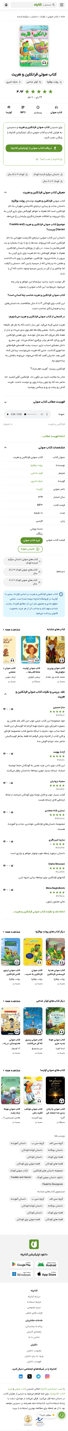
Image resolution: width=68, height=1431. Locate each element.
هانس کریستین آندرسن (10, 1117)
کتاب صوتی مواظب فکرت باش (33, 1111)
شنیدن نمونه (27, 549)
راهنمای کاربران (34, 1331)
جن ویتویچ (37, 1048)
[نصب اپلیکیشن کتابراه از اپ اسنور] (47, 1274)
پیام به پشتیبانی (34, 1326)
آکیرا (63, 1117)
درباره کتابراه (34, 1296)
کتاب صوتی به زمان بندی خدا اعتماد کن (55, 1111)
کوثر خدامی (37, 473)
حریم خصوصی (34, 1307)
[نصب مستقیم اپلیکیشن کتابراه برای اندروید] (47, 1264)
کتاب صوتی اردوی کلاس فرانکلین (11, 972)
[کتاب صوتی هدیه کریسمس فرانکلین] (55, 951)
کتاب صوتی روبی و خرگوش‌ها (56, 670)
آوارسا (39, 489)
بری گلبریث (37, 1117)
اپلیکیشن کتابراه (17, 132)
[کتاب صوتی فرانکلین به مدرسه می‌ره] (32, 951)
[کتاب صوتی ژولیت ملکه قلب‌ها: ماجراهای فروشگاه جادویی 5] (30, 649)
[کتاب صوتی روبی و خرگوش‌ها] (55, 649)
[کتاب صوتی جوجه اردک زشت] (10, 1090)
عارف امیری (37, 481)
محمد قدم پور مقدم (55, 677)
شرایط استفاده (34, 1302)
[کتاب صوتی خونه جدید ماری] (55, 1021)
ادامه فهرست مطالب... (52, 436)
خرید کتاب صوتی (31, 540)
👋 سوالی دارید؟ (47, 1415)
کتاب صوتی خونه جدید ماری (57, 1041)
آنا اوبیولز (16, 1048)
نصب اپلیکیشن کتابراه (51, 1389)
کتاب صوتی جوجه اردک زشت (12, 1111)
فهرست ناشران (34, 1361)
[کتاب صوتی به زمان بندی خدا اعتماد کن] (55, 1090)
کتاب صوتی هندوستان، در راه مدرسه (12, 1042)
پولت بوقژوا (37, 465)
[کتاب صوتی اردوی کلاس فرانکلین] (10, 951)
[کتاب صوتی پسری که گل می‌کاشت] (32, 1021)
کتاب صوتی (20, 1389)
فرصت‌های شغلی (34, 1313)
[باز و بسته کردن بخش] (5, 193)
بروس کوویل (34, 677)
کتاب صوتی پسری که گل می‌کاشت (33, 1041)
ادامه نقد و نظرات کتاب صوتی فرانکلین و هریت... (38, 911)
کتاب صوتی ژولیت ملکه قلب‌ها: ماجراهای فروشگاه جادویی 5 (31, 670)
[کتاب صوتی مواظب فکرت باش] (32, 1090)
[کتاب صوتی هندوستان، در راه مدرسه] (10, 1021)
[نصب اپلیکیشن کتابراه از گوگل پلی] (21, 1264)
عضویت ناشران (34, 1350)
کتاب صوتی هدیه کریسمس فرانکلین (56, 972)
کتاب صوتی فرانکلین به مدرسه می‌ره (33, 972)
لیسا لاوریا (60, 1048)
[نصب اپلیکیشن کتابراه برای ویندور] (21, 1274)
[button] (34, 46)
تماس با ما (34, 1337)
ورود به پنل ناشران (34, 1356)
